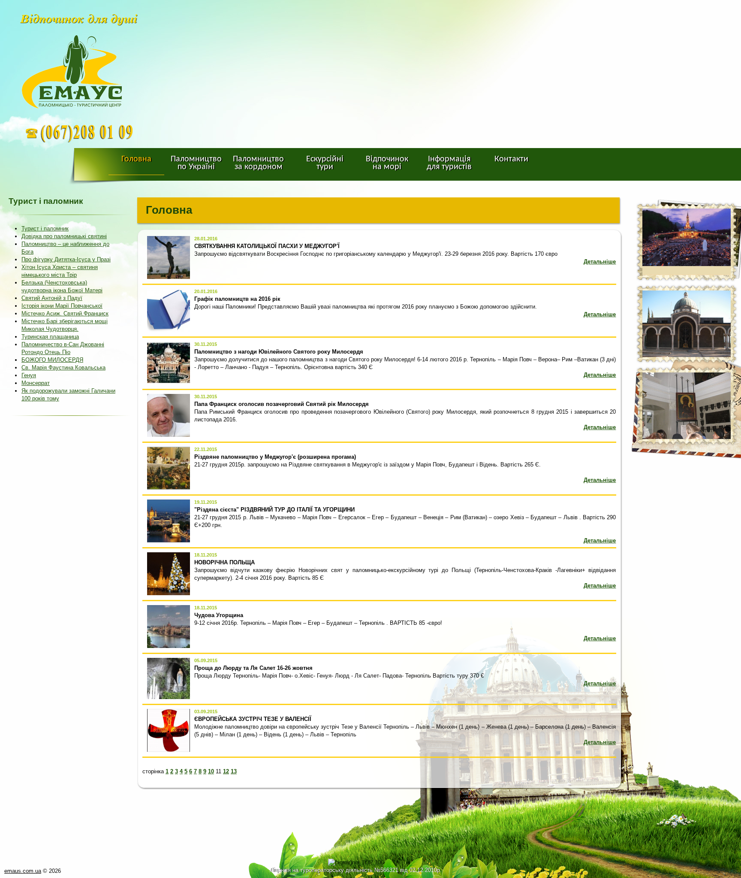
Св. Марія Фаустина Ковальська (63, 367)
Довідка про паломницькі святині (64, 236)
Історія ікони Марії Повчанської (61, 306)
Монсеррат (35, 383)
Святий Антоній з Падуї (51, 298)
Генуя (28, 375)
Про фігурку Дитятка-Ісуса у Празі (66, 259)
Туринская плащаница (50, 336)
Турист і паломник (45, 228)
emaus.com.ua (22, 871)
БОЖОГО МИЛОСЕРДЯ (52, 360)
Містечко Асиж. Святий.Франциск (64, 313)
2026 (55, 871)
